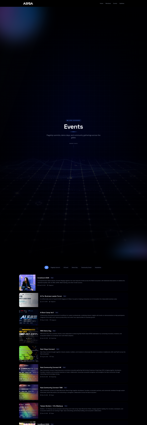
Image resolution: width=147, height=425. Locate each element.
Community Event (86, 267)
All (46, 267)
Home (101, 3)
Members (108, 3)
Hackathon (98, 267)
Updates (121, 3)
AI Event (66, 267)
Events (115, 3)
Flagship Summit (55, 267)
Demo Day (75, 267)
